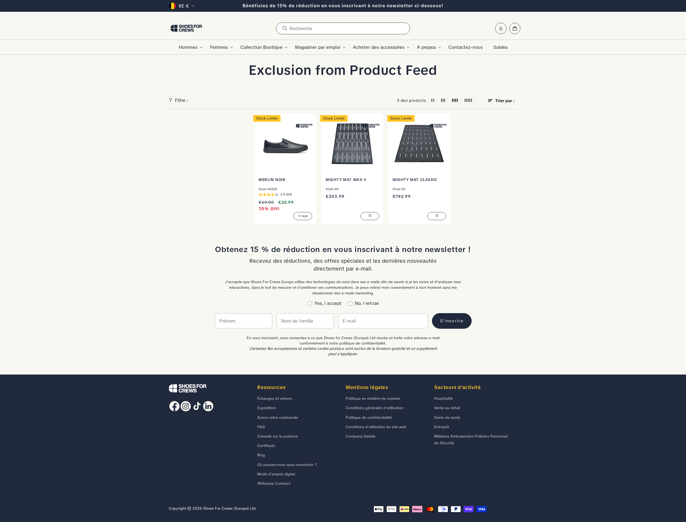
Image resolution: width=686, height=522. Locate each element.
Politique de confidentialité (369, 417)
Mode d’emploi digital (276, 474)
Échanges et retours (274, 398)
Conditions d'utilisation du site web (376, 426)
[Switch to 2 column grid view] (432, 100)
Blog (261, 455)
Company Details (360, 436)
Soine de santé (447, 417)
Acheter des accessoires (378, 47)
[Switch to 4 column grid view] (455, 100)
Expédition (266, 407)
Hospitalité (443, 398)
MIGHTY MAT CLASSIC (415, 179)
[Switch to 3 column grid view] (443, 100)
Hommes (188, 47)
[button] (189, 47)
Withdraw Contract (273, 483)
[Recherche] (284, 28)
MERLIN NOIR (272, 179)
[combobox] (343, 28)
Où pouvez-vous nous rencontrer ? (287, 464)
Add (305, 216)
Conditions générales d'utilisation (374, 407)
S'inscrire (452, 321)
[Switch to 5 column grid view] (468, 100)
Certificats (266, 445)
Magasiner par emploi (317, 47)
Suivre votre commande (277, 417)
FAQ (261, 426)
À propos (426, 47)
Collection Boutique (261, 47)
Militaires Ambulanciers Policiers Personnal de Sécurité (471, 439)
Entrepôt (441, 426)
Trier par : (504, 100)
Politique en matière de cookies (373, 398)
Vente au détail (447, 407)
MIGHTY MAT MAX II (346, 179)
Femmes (219, 47)
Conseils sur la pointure (277, 436)
